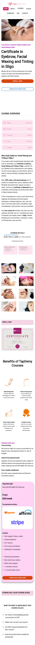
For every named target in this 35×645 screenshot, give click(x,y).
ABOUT (12, 9)
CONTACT (25, 13)
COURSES (21, 8)
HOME (6, 9)
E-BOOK (28, 9)
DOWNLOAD (10, 13)
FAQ (18, 13)
